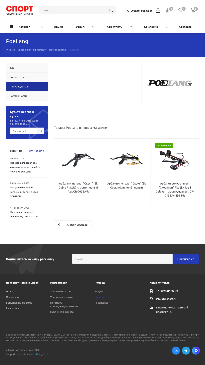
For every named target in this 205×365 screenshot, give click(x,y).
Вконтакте (176, 351)
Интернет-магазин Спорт (22, 282)
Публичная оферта (62, 311)
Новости (11, 291)
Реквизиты (101, 302)
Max (196, 351)
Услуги (98, 291)
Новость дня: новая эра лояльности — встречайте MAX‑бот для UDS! (25, 167)
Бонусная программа (19, 302)
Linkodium (35, 354)
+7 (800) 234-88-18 (141, 11)
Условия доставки (61, 297)
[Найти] (111, 10)
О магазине (13, 297)
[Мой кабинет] (158, 10)
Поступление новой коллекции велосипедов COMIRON (24, 192)
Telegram (186, 351)
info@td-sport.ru (166, 298)
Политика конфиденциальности (64, 304)
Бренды (99, 297)
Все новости (36, 150)
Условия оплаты (60, 291)
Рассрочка (12, 308)
